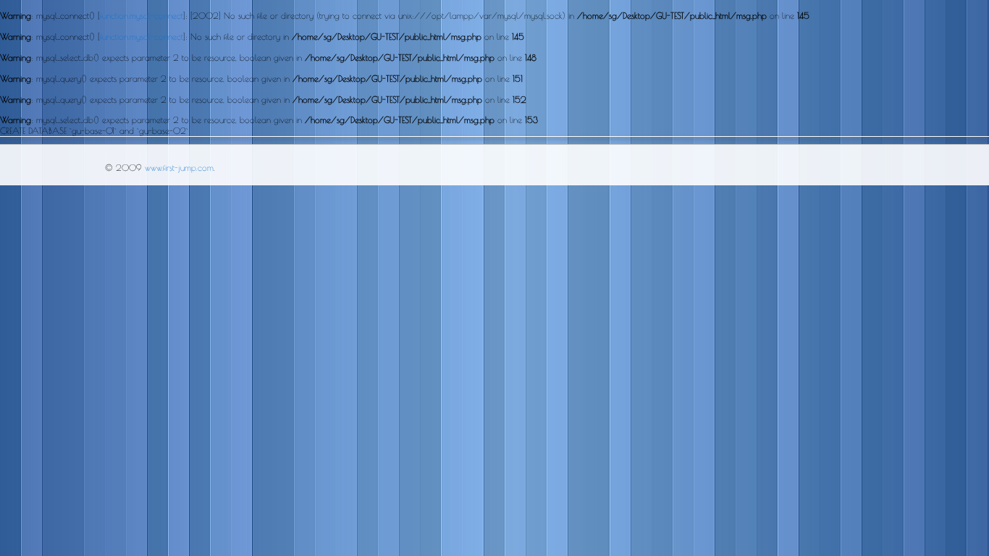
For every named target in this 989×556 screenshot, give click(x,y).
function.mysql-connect (141, 15)
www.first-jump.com (179, 167)
